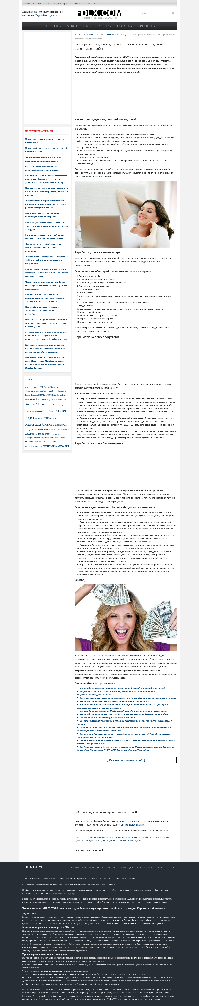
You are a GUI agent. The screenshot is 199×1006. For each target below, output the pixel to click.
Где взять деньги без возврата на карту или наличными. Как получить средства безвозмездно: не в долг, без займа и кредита (46, 336)
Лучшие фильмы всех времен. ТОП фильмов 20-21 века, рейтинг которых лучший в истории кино (46, 260)
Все (46, 26)
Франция (38, 411)
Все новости (43, 3)
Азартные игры (146, 26)
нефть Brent (43, 429)
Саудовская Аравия (51, 405)
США (40, 404)
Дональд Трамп (44, 394)
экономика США (36, 446)
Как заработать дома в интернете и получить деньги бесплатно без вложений (122, 688)
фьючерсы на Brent (56, 437)
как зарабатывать (109, 837)
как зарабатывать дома (128, 837)
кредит (60, 424)
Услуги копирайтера (62, 3)
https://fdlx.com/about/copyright (62, 893)
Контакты (90, 3)
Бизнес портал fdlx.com (132, 824)
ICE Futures (45, 387)
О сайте (78, 3)
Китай (33, 399)
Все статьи (29, 3)
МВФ (65, 399)
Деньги (57, 26)
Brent (33, 387)
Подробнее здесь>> (46, 15)
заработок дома (94, 837)
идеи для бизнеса (41, 424)
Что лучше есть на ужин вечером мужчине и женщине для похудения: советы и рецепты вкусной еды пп (46, 323)
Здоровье (72, 26)
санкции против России (36, 437)
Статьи (171, 867)
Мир (84, 867)
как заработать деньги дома (129, 840)
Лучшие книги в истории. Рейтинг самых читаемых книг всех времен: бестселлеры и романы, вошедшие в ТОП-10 (45, 204)
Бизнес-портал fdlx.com (44, 878)
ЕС (54, 394)
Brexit (37, 387)
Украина (29, 410)
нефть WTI (53, 429)
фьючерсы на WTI (33, 441)
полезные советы (40, 433)
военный (38, 418)
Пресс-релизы (144, 867)
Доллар (33, 395)
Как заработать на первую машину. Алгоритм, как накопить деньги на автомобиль (42, 310)
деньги (84, 837)
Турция (62, 405)
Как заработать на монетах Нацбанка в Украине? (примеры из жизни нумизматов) (123, 711)
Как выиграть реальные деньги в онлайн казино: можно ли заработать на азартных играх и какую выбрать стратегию (45, 348)
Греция (27, 395)
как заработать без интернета (152, 837)
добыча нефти (56, 417)
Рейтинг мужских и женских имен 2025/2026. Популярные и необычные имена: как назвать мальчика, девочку (47, 273)
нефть (34, 429)
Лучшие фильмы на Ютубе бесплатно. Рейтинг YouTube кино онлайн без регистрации (43, 248)
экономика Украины (56, 446)
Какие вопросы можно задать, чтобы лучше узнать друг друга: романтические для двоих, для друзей (46, 226)
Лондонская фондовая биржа (50, 399)
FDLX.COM (32, 867)
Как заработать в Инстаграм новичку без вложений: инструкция (114, 701)
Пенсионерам (124, 26)
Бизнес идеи (127, 867)
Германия (62, 390)
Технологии (96, 867)
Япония (45, 411)
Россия (30, 404)
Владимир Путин (50, 391)
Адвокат (88, 26)
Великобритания (34, 390)
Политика (111, 867)
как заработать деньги (105, 840)
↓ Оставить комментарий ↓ (125, 760)
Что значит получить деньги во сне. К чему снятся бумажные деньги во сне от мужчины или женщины (46, 285)
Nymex (53, 387)
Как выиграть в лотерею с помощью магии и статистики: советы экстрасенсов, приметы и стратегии (46, 192)
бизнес (51, 411)
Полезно (159, 867)
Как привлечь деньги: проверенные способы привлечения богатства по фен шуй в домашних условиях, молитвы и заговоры (46, 179)
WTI (58, 387)
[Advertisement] (126, 96)
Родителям (105, 26)
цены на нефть (49, 441)
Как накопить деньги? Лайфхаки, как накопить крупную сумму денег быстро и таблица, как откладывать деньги (44, 298)
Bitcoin (27, 387)
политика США (56, 434)
